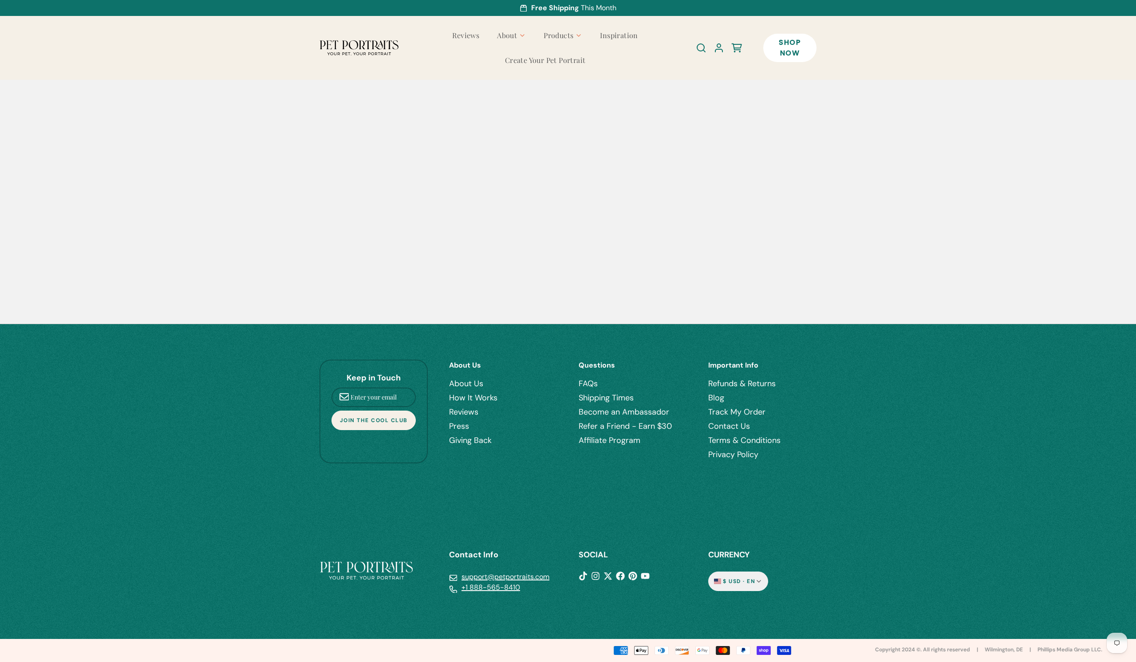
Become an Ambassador (624, 412)
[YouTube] (645, 576)
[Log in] (715, 48)
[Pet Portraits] (359, 48)
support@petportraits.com (505, 576)
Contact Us (729, 426)
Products (558, 35)
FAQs (588, 383)
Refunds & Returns (742, 383)
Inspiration (619, 35)
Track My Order (736, 412)
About (507, 35)
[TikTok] (583, 576)
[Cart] (733, 48)
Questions (597, 365)
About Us (465, 365)
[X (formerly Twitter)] (608, 576)
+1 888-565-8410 (491, 587)
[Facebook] (620, 576)
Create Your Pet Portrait (545, 60)
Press (459, 426)
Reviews (465, 35)
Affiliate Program (609, 440)
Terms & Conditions (744, 440)
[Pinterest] (632, 576)
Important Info (733, 365)
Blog (716, 397)
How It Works (473, 397)
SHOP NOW (790, 47)
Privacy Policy (733, 454)
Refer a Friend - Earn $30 (625, 426)
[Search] (697, 48)
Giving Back (470, 440)
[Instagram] (595, 576)
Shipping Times (606, 397)
